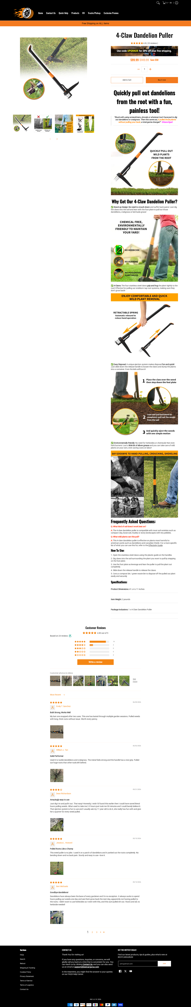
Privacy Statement (27, 976)
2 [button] (92, 932)
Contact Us (24, 989)
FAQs (22, 955)
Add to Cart (127, 80)
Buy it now (162, 80)
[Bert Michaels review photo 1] (56, 917)
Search (22, 959)
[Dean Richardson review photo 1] (56, 824)
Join (164, 963)
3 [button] (96, 932)
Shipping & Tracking (27, 968)
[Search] (158, 3)
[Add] (150, 69)
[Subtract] (139, 69)
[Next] (92, 71)
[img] (56, 702)
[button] (137, 43)
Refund (22, 963)
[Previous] (15, 71)
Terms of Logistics (27, 985)
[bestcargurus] (23, 13)
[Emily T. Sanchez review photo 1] (56, 732)
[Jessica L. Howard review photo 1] (56, 868)
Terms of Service (26, 981)
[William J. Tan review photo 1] (56, 775)
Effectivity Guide (155, 545)
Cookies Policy (25, 972)
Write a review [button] (95, 662)
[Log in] (176, 3)
